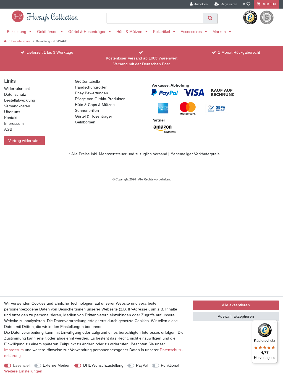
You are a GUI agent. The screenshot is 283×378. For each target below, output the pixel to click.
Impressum (14, 123)
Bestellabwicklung (19, 100)
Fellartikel (162, 31)
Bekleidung (17, 31)
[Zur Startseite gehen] (5, 41)
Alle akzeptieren (236, 305)
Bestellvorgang (21, 41)
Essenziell (21, 365)
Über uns (12, 112)
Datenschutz (15, 94)
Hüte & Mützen (129, 31)
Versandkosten (17, 106)
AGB (8, 129)
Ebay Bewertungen (91, 93)
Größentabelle (87, 81)
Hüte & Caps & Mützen (95, 104)
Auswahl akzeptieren (236, 316)
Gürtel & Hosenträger (87, 31)
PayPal (142, 365)
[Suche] (210, 18)
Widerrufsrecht (17, 88)
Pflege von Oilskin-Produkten (100, 99)
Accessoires (192, 31)
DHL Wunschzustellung (103, 365)
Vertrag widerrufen (24, 140)
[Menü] (274, 323)
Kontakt (10, 117)
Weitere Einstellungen (23, 371)
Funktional (170, 365)
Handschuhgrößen (91, 87)
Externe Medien (56, 365)
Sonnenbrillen (87, 110)
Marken (220, 31)
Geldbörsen (48, 31)
